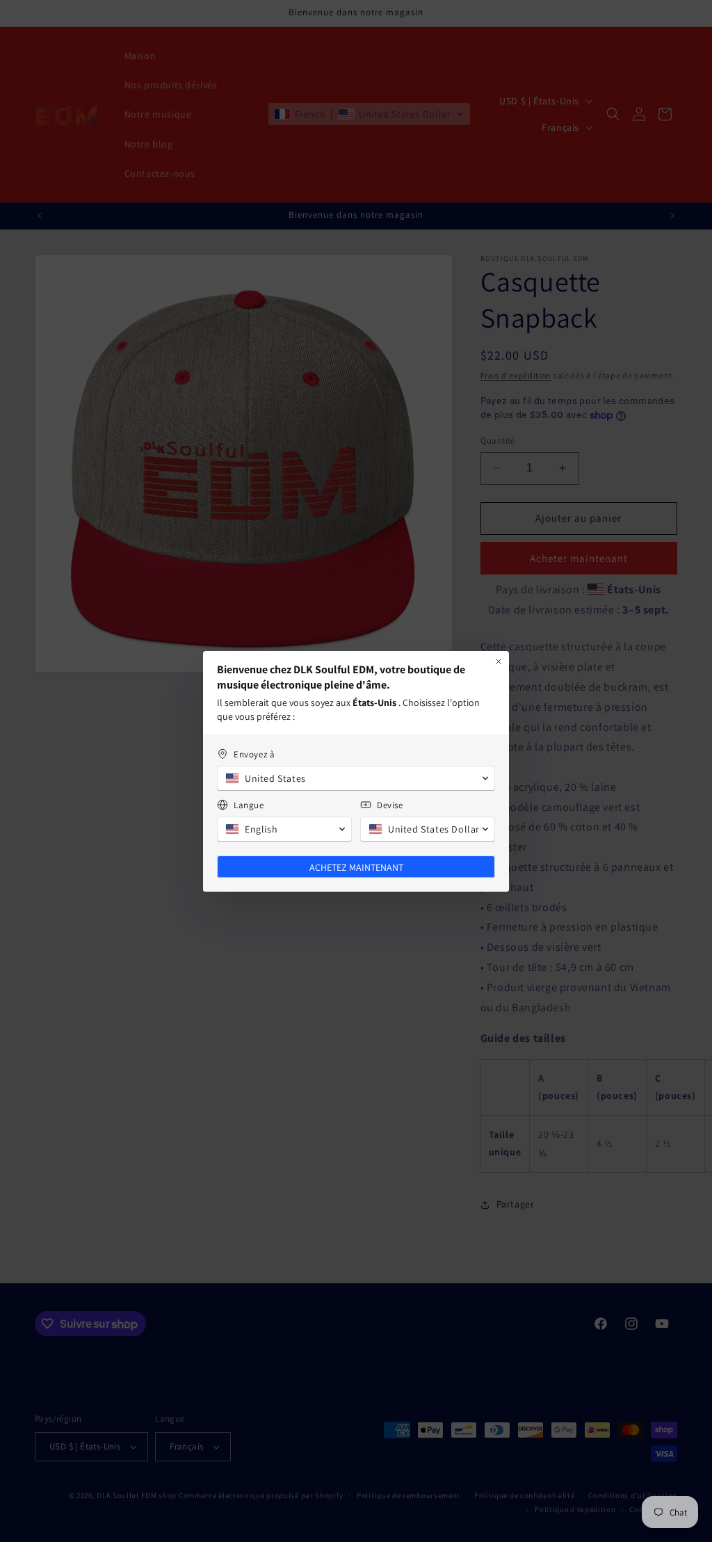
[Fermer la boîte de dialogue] (498, 661)
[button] (356, 778)
